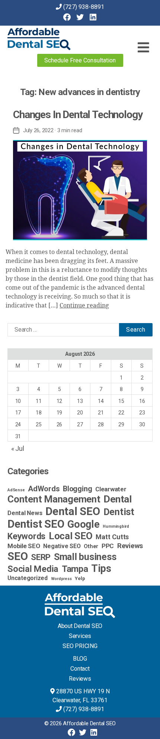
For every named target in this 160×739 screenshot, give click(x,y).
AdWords (44, 488)
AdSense (16, 490)
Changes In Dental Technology (77, 114)
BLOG (80, 658)
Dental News (24, 513)
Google (83, 524)
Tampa (75, 569)
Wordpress (61, 578)
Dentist (118, 512)
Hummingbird (116, 526)
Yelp (80, 578)
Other (91, 546)
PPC (108, 546)
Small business (85, 556)
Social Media (32, 569)
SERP (41, 557)
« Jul (17, 448)
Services (80, 635)
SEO (17, 556)
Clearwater (111, 489)
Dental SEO (72, 511)
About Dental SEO (80, 625)
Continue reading (84, 305)
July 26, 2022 (38, 130)
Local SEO (71, 535)
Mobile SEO (23, 546)
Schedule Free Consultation (80, 60)
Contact (79, 668)
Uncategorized (27, 578)
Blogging (77, 489)
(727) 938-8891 (83, 6)
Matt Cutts (112, 537)
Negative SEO (61, 546)
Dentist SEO (35, 524)
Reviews (130, 545)
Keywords (26, 536)
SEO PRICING (80, 646)
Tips (101, 568)
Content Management (53, 499)
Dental (117, 499)
